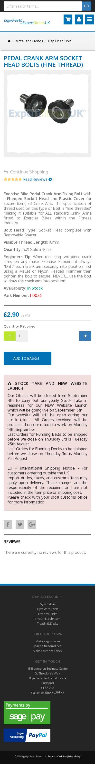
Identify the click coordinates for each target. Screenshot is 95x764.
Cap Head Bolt (59, 41)
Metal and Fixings (29, 41)
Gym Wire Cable (47, 609)
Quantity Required (19, 326)
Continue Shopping (29, 171)
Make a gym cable (48, 641)
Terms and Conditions (57, 756)
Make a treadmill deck (47, 651)
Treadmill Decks (47, 623)
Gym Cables (48, 604)
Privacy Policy (74, 756)
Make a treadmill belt (47, 646)
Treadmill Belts (47, 614)
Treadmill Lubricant (47, 619)
